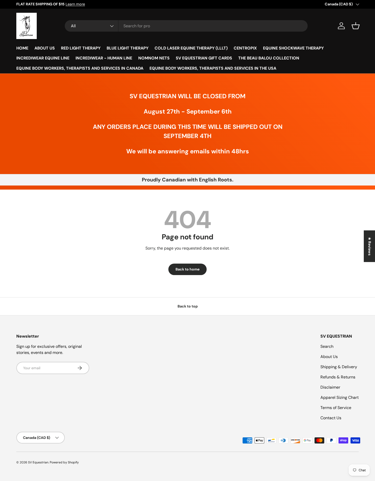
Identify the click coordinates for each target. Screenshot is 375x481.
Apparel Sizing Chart (339, 397)
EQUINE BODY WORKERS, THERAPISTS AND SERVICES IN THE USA (212, 68)
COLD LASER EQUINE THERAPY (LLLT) (191, 48)
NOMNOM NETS (154, 58)
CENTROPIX (245, 48)
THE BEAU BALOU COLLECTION (268, 58)
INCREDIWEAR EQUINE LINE (42, 58)
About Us (329, 356)
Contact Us (330, 418)
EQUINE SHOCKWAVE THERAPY (293, 48)
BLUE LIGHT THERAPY (127, 48)
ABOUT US (44, 48)
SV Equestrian (38, 462)
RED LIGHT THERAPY (81, 48)
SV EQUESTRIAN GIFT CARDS (204, 58)
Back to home (187, 269)
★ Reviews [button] (369, 246)
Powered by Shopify (64, 462)
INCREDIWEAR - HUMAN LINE (104, 58)
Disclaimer (330, 387)
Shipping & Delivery (338, 366)
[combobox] (186, 26)
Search (326, 346)
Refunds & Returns (337, 377)
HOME (22, 48)
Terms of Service (335, 407)
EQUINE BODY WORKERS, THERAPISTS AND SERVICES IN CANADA (79, 68)
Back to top (188, 306)
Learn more (75, 4)
